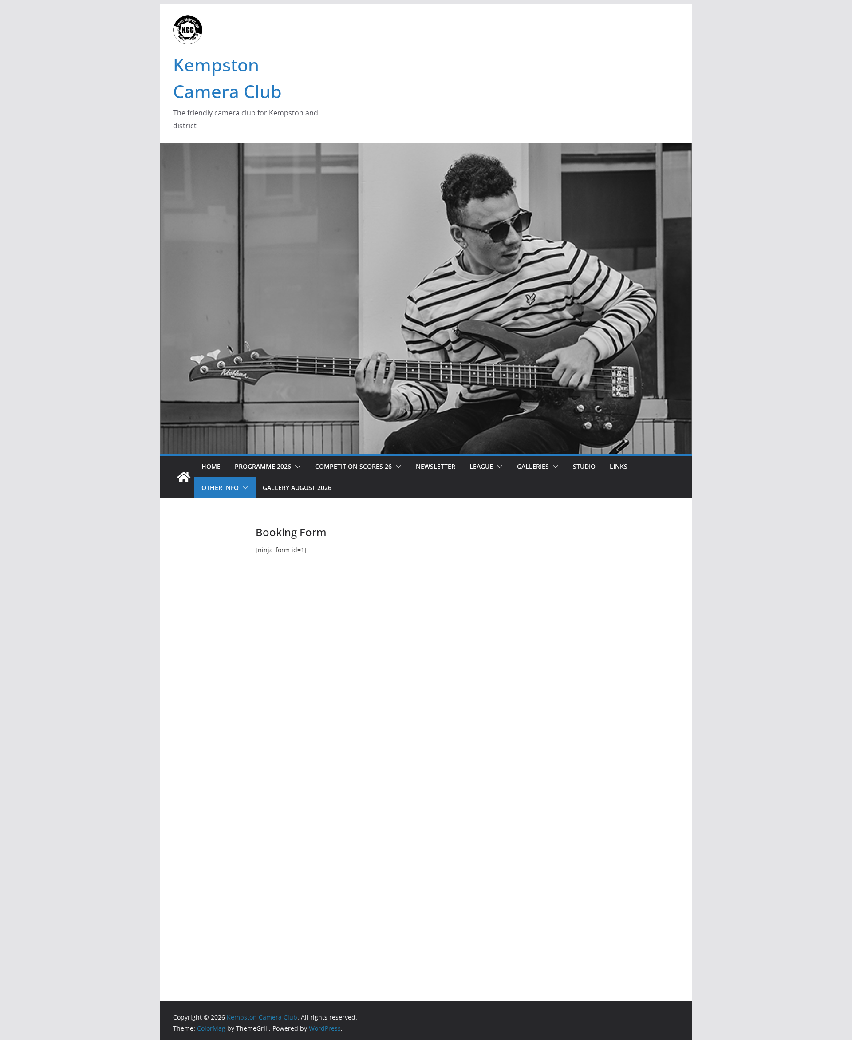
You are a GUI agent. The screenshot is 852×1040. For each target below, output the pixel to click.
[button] (296, 466)
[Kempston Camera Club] (183, 477)
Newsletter (435, 466)
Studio (584, 466)
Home (211, 466)
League (481, 466)
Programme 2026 (263, 466)
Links (618, 466)
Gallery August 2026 (297, 487)
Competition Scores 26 (353, 466)
